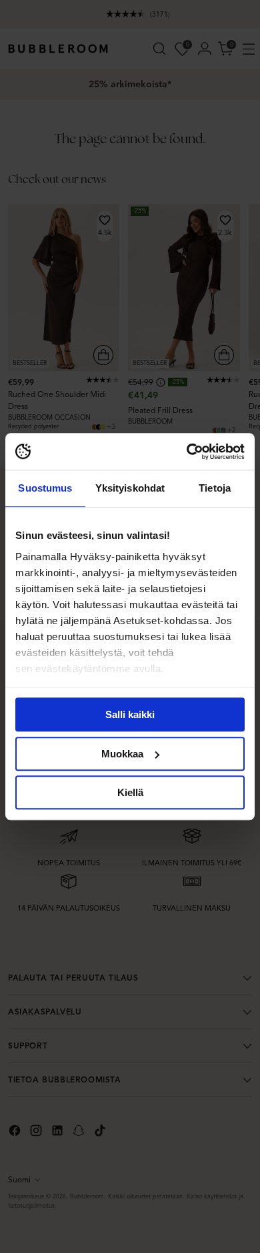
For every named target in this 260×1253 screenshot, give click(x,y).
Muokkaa (122, 753)
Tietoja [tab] (215, 488)
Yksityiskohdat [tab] (130, 488)
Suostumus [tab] (45, 488)
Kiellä (130, 792)
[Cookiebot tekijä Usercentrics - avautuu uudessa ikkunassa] (187, 451)
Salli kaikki (130, 714)
